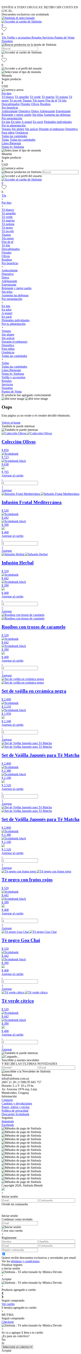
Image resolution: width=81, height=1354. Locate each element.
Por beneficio (10, 107)
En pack (38, 122)
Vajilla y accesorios (19, 37)
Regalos (36, 37)
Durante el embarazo (51, 129)
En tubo (16, 122)
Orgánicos (21, 132)
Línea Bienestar (11, 143)
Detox (35, 111)
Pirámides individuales (58, 122)
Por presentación (12, 118)
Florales (25, 104)
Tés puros (38, 100)
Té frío (62, 100)
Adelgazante (47, 111)
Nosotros (7, 41)
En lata (6, 122)
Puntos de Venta (64, 37)
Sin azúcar (31, 129)
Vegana (6, 129)
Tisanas (27, 100)
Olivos (35, 104)
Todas (5, 139)
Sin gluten (18, 129)
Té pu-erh (15, 100)
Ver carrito (8, 1304)
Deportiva (71, 129)
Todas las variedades (14, 136)
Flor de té (51, 100)
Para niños (8, 132)
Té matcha (47, 97)
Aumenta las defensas (57, 114)
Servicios (48, 37)
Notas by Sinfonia (13, 146)
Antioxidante (10, 111)
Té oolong (61, 97)
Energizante (63, 111)
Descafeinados (11, 104)
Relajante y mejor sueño (16, 114)
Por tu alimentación (14, 125)
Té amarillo (22, 97)
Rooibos (45, 104)
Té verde (35, 97)
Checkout (8, 1322)
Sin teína (37, 114)
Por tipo (6, 93)
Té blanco (8, 97)
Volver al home (11, 422)
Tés (4, 37)
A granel (26, 122)
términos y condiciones (25, 1261)
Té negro (7, 227)
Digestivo (24, 111)
